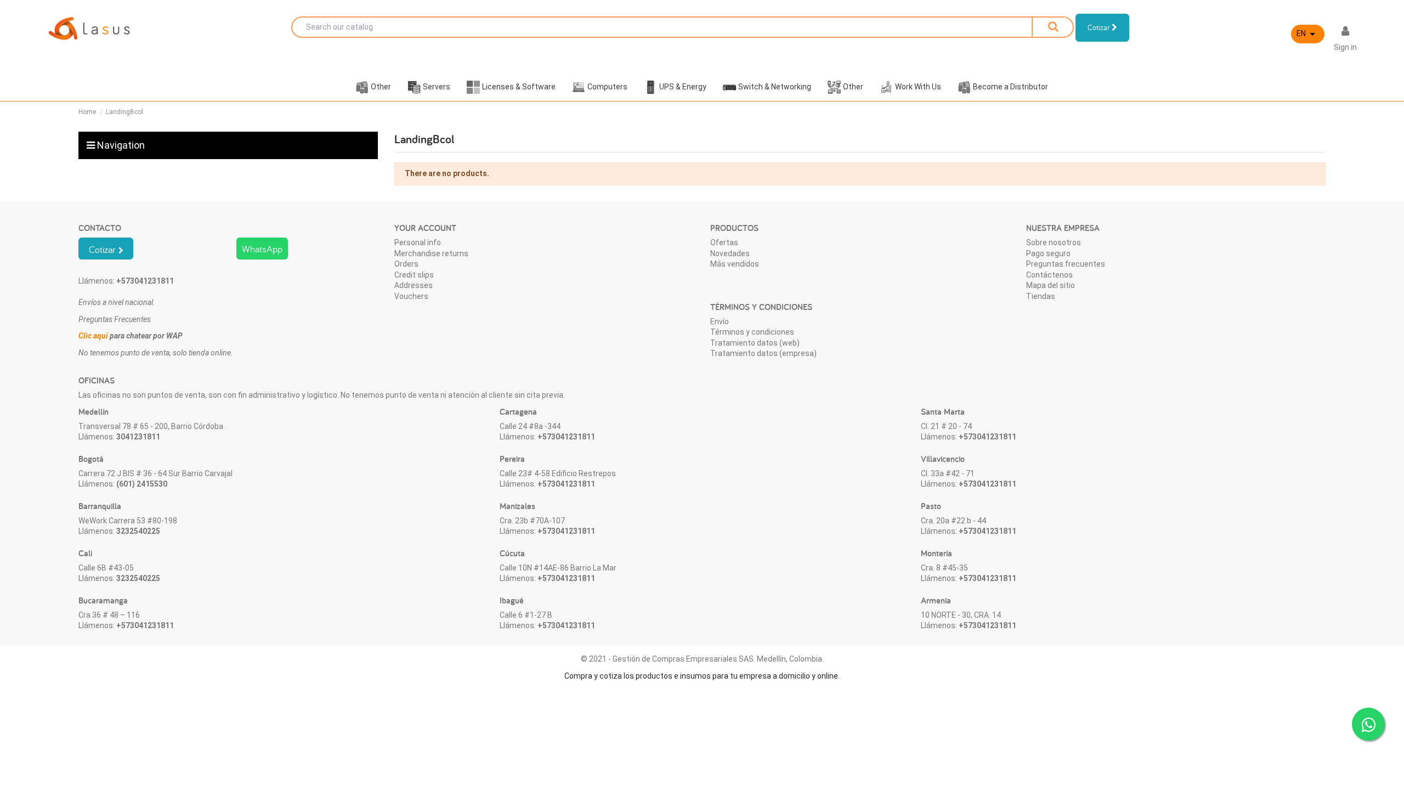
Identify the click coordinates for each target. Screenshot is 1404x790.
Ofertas (724, 242)
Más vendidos (734, 263)
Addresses (413, 285)
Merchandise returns (431, 253)
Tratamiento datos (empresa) (763, 353)
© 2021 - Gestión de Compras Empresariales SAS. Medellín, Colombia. (702, 658)
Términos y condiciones (752, 332)
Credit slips (414, 274)
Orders (406, 263)
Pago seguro (1048, 253)
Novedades (730, 253)
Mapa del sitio (1050, 285)
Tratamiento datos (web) (755, 342)
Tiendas (1040, 296)
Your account (425, 228)
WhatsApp (262, 248)
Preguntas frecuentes (1065, 263)
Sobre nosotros (1053, 242)
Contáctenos (1049, 274)
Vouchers (411, 296)
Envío (719, 321)
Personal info (417, 242)
